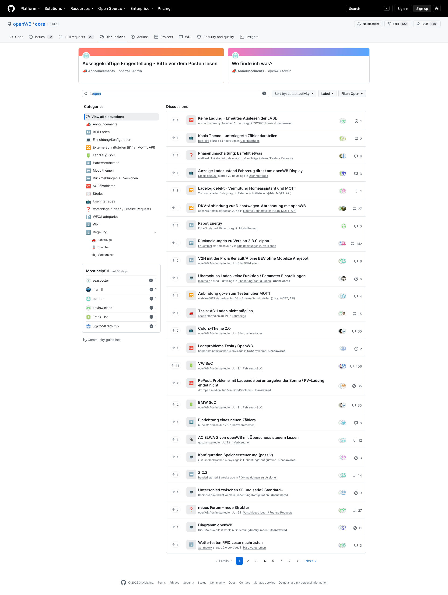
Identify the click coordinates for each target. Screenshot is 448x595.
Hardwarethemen (243, 425)
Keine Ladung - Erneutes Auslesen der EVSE (237, 118)
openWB (22, 24)
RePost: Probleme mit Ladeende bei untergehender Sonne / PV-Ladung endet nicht (261, 382)
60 (359, 331)
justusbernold (207, 460)
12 (359, 440)
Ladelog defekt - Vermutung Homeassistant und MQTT (247, 188)
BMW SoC (207, 402)
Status (202, 582)
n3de (201, 425)
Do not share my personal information (303, 582)
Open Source (110, 8)
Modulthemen (248, 228)
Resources (80, 8)
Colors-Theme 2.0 (214, 328)
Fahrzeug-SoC (252, 368)
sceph (202, 316)
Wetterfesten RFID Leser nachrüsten (230, 542)
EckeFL (203, 228)
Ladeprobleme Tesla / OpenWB (225, 346)
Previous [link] (225, 561)
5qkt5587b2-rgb (106, 326)
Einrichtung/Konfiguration (254, 281)
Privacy (174, 582)
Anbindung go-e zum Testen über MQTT (234, 293)
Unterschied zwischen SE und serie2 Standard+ (240, 490)
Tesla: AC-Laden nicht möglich (225, 310)
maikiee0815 (206, 298)
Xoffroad (203, 193)
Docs (232, 582)
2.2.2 (202, 472)
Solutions (53, 8)
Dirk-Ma (203, 530)
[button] (264, 93)
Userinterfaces (249, 140)
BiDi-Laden (250, 263)
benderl (98, 299)
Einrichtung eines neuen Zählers (227, 420)
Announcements (98, 71)
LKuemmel (205, 246)
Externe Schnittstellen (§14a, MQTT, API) (264, 193)
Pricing (164, 8)
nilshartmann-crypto (211, 123)
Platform (28, 8)
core (40, 24)
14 (359, 475)
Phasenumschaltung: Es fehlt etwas (230, 153)
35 (359, 386)
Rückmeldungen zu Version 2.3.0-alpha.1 (235, 240)
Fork (400, 23)
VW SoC (205, 363)
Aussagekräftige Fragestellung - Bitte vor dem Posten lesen (149, 63)
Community (217, 582)
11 (360, 528)
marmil (98, 289)
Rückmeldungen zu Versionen (256, 246)
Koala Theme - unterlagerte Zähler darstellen (237, 135)
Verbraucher (242, 442)
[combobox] (174, 93)
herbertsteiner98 (209, 351)
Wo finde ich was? (252, 63)
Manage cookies (264, 582)
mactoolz (204, 281)
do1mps (203, 390)
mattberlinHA (206, 158)
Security (188, 582)
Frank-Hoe (100, 317)
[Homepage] (11, 8)
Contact (244, 582)
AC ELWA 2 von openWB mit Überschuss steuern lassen (248, 437)
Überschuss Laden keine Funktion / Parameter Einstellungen (252, 275)
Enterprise (139, 8)
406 (358, 366)
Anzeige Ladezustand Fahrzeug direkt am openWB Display (250, 170)
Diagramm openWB (215, 525)
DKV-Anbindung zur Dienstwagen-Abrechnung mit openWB (252, 205)
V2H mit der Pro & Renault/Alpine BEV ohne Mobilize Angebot (253, 258)
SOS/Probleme (263, 123)
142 (358, 244)
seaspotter (101, 280)
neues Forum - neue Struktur (223, 507)
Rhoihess (204, 495)
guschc (203, 442)
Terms (162, 582)
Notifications (371, 23)
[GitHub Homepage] (123, 583)
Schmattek (205, 547)
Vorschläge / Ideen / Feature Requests (268, 158)
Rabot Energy (210, 223)
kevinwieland (102, 308)
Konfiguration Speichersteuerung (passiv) (235, 455)
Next (309, 561)
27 (359, 209)
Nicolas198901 (207, 175)
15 (359, 314)
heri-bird (203, 140)
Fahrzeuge (239, 316)
